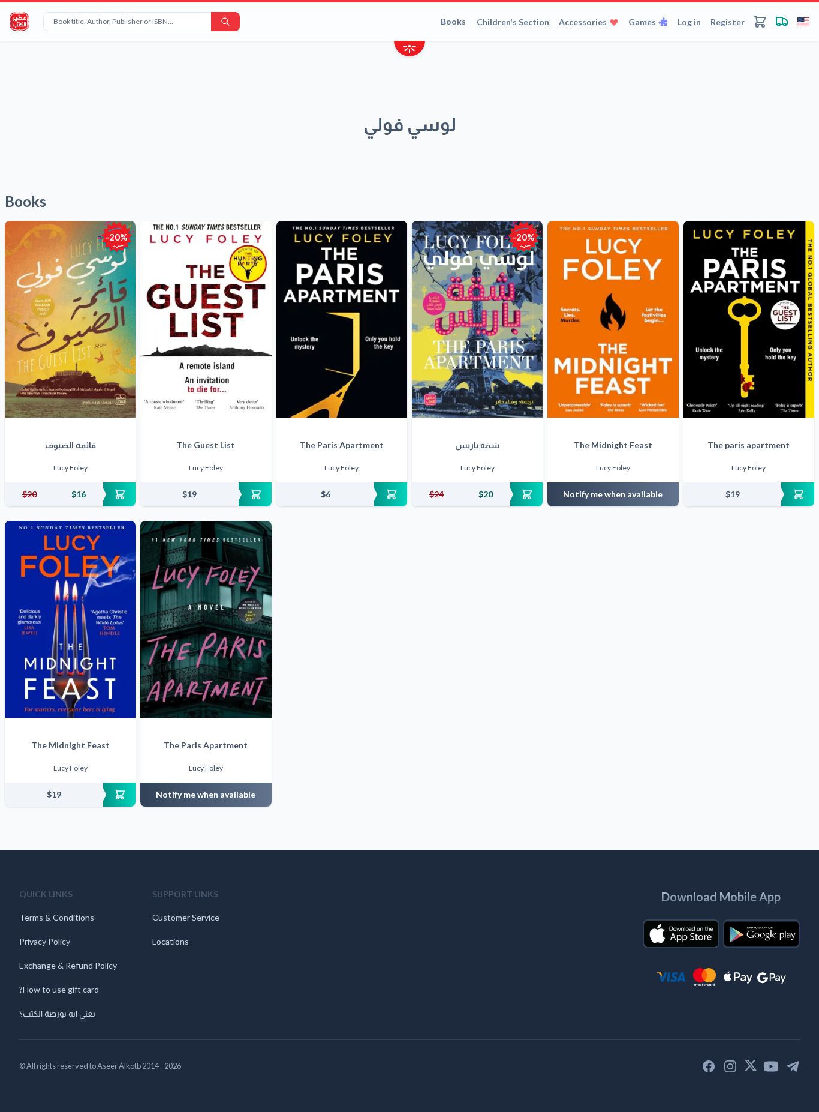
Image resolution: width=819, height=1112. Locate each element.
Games (642, 22)
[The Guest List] (205, 319)
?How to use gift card (59, 989)
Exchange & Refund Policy (68, 965)
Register (727, 22)
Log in (689, 22)
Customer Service (185, 917)
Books (453, 21)
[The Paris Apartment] (341, 319)
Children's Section (513, 22)
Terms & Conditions (56, 917)
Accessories (583, 22)
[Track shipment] (781, 21)
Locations (170, 941)
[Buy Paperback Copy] (70, 494)
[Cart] (760, 21)
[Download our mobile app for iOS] (681, 933)
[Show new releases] (409, 50)
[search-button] (225, 21)
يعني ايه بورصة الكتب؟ (57, 1013)
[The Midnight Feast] (612, 319)
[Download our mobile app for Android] (761, 933)
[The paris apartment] (748, 319)
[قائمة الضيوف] (70, 319)
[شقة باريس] (477, 319)
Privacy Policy (44, 941)
